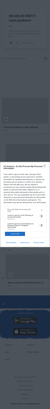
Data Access (25, 242)
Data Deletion (11, 242)
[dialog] (25, 204)
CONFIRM (15, 234)
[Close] (45, 166)
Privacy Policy (38, 242)
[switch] (41, 216)
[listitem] (25, 210)
